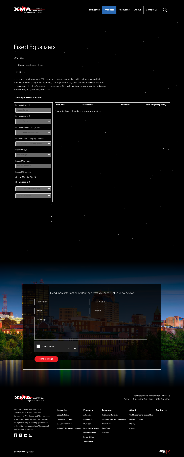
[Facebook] (15, 435)
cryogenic (25, 182)
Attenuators (87, 419)
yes (33, 177)
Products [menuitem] (109, 10)
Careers (132, 428)
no (22, 177)
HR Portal (105, 433)
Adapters (87, 415)
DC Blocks (87, 424)
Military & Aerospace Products (68, 428)
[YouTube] (30, 435)
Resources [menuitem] (124, 10)
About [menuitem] (137, 10)
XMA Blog (106, 428)
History (132, 424)
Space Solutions (63, 415)
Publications (106, 424)
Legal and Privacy (136, 419)
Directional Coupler (91, 428)
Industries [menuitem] (94, 10)
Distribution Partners (110, 415)
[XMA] (29, 10)
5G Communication (64, 424)
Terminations (88, 441)
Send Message (46, 359)
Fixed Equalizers (34, 98)
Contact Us (161, 410)
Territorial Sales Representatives (114, 419)
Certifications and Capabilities (141, 415)
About (132, 410)
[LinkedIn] (25, 435)
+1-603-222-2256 (139, 399)
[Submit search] (165, 10)
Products (88, 410)
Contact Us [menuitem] (151, 10)
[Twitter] (20, 435)
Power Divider (89, 437)
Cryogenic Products (64, 419)
